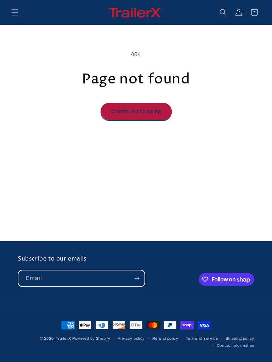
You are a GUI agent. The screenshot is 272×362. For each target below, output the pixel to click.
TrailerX (63, 338)
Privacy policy (131, 338)
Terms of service (202, 338)
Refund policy (165, 338)
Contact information (235, 345)
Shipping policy (240, 338)
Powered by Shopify (91, 338)
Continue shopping (136, 111)
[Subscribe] (136, 278)
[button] (15, 12)
